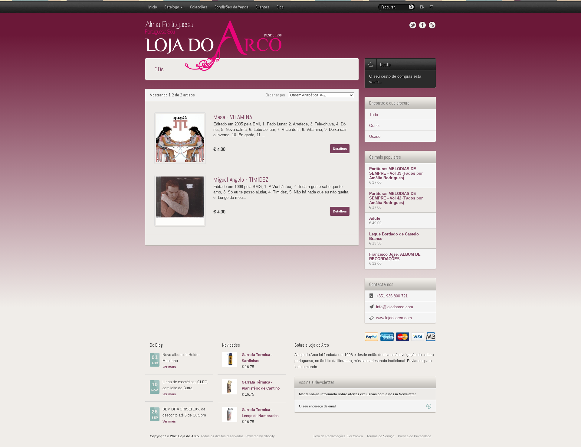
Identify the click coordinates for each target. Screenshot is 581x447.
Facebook (422, 25)
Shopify (269, 436)
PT (431, 7)
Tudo (373, 114)
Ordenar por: (276, 95)
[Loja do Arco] (213, 68)
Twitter (412, 25)
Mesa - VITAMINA (232, 117)
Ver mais (169, 367)
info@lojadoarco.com (394, 307)
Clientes (262, 7)
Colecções (198, 7)
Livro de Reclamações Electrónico (338, 436)
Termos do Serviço (380, 436)
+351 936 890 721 (392, 296)
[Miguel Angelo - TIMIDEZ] (181, 200)
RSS (432, 25)
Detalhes (340, 149)
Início (152, 7)
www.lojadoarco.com (394, 318)
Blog (280, 7)
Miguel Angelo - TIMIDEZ (240, 179)
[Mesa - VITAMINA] (181, 138)
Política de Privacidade (414, 436)
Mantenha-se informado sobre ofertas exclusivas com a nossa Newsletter (357, 394)
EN (422, 7)
